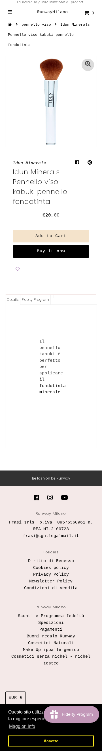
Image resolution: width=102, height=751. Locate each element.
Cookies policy (51, 568)
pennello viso (36, 25)
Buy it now (51, 251)
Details (13, 299)
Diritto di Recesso (51, 561)
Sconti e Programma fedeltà (51, 616)
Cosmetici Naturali (51, 643)
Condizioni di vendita (51, 588)
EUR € (15, 697)
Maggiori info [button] (22, 726)
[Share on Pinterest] (90, 162)
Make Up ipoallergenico (51, 650)
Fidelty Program (35, 299)
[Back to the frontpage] (11, 25)
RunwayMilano (52, 12)
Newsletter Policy (51, 581)
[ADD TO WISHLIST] (17, 269)
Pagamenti (50, 629)
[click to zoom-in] (88, 65)
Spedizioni (51, 622)
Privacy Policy (51, 574)
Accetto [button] (51, 741)
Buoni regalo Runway (51, 636)
